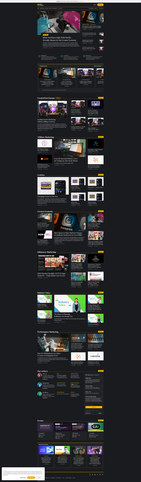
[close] (140, 1)
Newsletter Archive (61, 382)
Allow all (31, 477)
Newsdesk (85, 29)
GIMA (58, 373)
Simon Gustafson (41, 323)
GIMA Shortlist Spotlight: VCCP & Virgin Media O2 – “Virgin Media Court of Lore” (62, 376)
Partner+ (73, 392)
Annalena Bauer (92, 311)
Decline (39, 477)
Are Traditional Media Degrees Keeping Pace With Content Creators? (75, 376)
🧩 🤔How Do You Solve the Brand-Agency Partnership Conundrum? (75, 385)
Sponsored (46, 456)
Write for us (47, 477)
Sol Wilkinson (45, 392)
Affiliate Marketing (67, 79)
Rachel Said (57, 322)
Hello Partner (42, 480)
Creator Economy (85, 24)
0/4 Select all (87, 413)
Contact (73, 477)
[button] (54, 8)
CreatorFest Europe (86, 79)
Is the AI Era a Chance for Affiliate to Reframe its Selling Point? (75, 395)
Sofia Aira (45, 47)
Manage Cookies (23, 477)
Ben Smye (63, 463)
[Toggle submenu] (57, 8)
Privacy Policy (88, 411)
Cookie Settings (68, 477)
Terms (63, 477)
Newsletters (53, 477)
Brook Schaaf (41, 307)
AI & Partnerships (60, 392)
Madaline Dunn (92, 365)
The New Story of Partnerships (63, 393)
